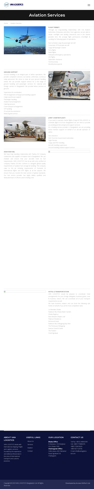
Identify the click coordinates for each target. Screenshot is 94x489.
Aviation (30, 448)
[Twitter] (8, 468)
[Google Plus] (12, 468)
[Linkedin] (16, 468)
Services (30, 444)
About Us (31, 441)
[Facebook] (4, 468)
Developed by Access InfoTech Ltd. (78, 483)
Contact (30, 451)
